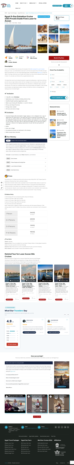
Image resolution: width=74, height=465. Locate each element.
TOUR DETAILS (9, 299)
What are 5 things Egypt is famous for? (62, 124)
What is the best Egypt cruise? (12, 377)
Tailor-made (66, 5)
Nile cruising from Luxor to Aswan (37, 69)
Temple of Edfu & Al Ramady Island (16, 140)
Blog (57, 462)
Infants (65, 84)
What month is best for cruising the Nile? (15, 362)
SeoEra (6, 462)
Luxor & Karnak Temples (14, 166)
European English (57, 5)
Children (59, 84)
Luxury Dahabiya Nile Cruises (45, 449)
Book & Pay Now (59, 58)
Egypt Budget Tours (10, 453)
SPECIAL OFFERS (43, 3)
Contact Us (62, 462)
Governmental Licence (44, 436)
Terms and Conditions (23, 436)
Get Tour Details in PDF (44, 16)
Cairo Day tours (25, 447)
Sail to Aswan (12, 158)
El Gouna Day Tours (26, 451)
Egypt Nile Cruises (9, 447)
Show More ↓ (9, 387)
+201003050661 (44, 428)
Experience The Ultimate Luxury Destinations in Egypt (61, 135)
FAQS (68, 462)
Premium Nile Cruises (43, 451)
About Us (17, 8)
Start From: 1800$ (60, 18)
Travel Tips (53, 436)
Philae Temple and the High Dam (16, 162)
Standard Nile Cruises (43, 445)
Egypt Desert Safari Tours (11, 449)
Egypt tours (39, 72)
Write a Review (12, 344)
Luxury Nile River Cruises (44, 447)
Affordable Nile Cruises (43, 443)
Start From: (15, 280)
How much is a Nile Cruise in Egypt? (13, 380)
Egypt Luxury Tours (10, 443)
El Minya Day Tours (26, 453)
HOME (16, 3)
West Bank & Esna (13, 170)
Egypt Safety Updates (33, 436)
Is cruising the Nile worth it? (12, 374)
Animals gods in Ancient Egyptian (62, 114)
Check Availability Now (57, 97)
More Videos (36, 416)
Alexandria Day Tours (26, 445)
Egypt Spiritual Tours (10, 451)
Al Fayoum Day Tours (26, 443)
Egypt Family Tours (9, 445)
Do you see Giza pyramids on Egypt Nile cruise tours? (17, 384)
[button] (65, 314)
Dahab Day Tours (25, 449)
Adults (52, 84)
